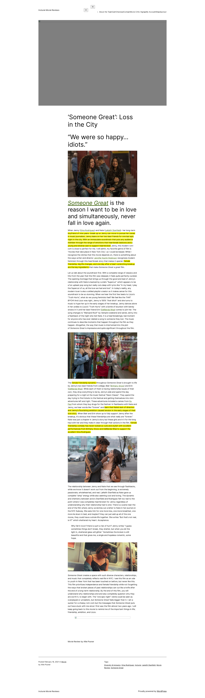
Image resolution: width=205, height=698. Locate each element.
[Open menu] (86, 10)
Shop (158, 12)
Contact (127, 12)
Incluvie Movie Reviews (48, 10)
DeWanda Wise (108, 310)
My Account (151, 12)
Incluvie (138, 665)
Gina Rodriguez (87, 230)
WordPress (162, 691)
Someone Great (117, 668)
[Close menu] (93, 7)
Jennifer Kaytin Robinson (105, 258)
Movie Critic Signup (138, 12)
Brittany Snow (117, 386)
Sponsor (163, 12)
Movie (63, 662)
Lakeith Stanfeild (149, 665)
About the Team (105, 12)
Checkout (120, 12)
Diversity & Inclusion (112, 665)
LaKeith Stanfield (112, 230)
